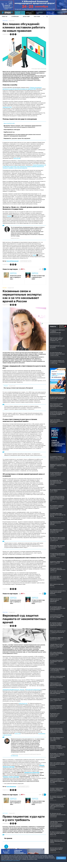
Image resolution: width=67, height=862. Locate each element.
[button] (11, 34)
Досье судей (26, 16)
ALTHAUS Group (14, 755)
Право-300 (4, 16)
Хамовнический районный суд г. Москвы (13, 689)
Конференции (15, 16)
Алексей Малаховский (12, 261)
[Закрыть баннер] (26, 850)
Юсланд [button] (9, 216)
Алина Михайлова (11, 786)
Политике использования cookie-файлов (10, 860)
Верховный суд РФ (26, 261)
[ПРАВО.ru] (7, 13)
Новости (53, 326)
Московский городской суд (33, 689)
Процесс (6, 385)
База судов (37, 16)
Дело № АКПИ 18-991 (9, 123)
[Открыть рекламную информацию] (64, 393)
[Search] (47, 16)
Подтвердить (61, 857)
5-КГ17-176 (17, 733)
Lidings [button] (34, 255)
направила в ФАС (7, 107)
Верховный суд (23, 703)
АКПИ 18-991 (17, 158)
